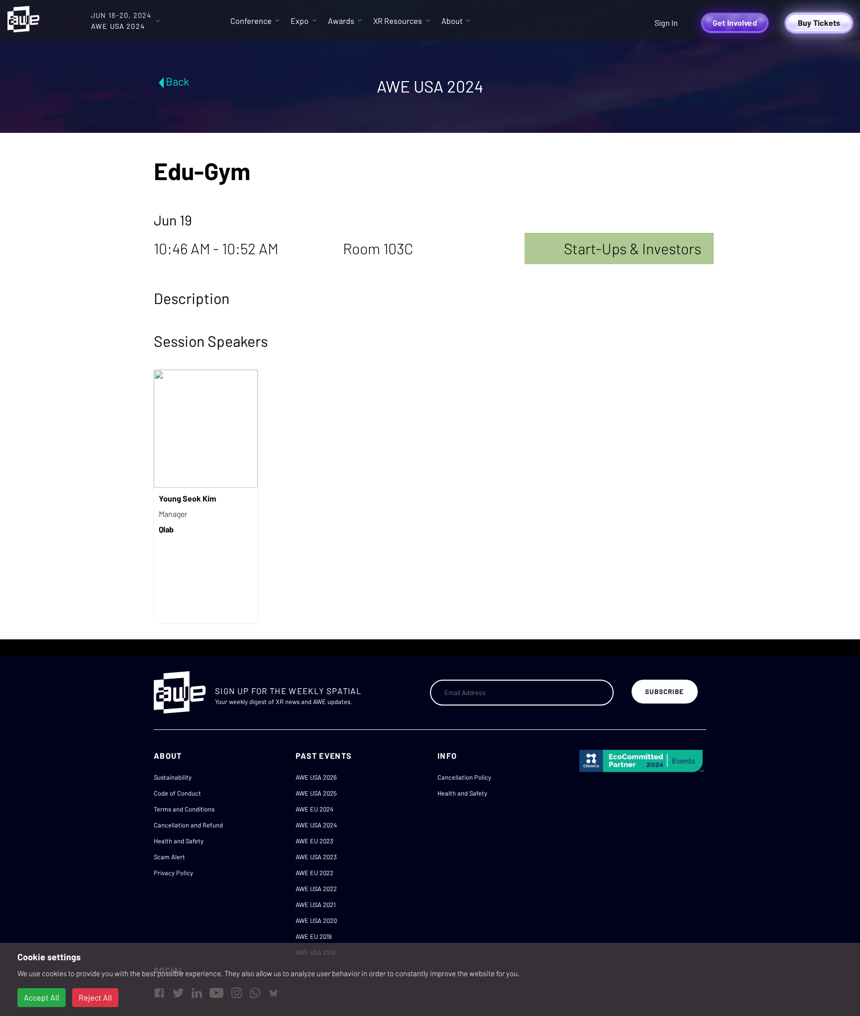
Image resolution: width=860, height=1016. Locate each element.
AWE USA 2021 (315, 905)
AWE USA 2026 (316, 777)
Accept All (41, 997)
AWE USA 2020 (316, 920)
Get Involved (735, 22)
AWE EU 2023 (314, 841)
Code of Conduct (177, 793)
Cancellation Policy (464, 777)
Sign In (666, 22)
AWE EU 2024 (314, 809)
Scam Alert (169, 857)
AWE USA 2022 (316, 889)
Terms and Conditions (184, 809)
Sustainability (173, 777)
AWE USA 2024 (316, 825)
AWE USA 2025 (316, 793)
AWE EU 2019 (314, 936)
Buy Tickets (819, 22)
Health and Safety (179, 841)
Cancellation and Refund (188, 825)
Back (177, 81)
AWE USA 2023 (316, 857)
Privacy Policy (173, 873)
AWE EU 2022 (314, 873)
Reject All (95, 997)
